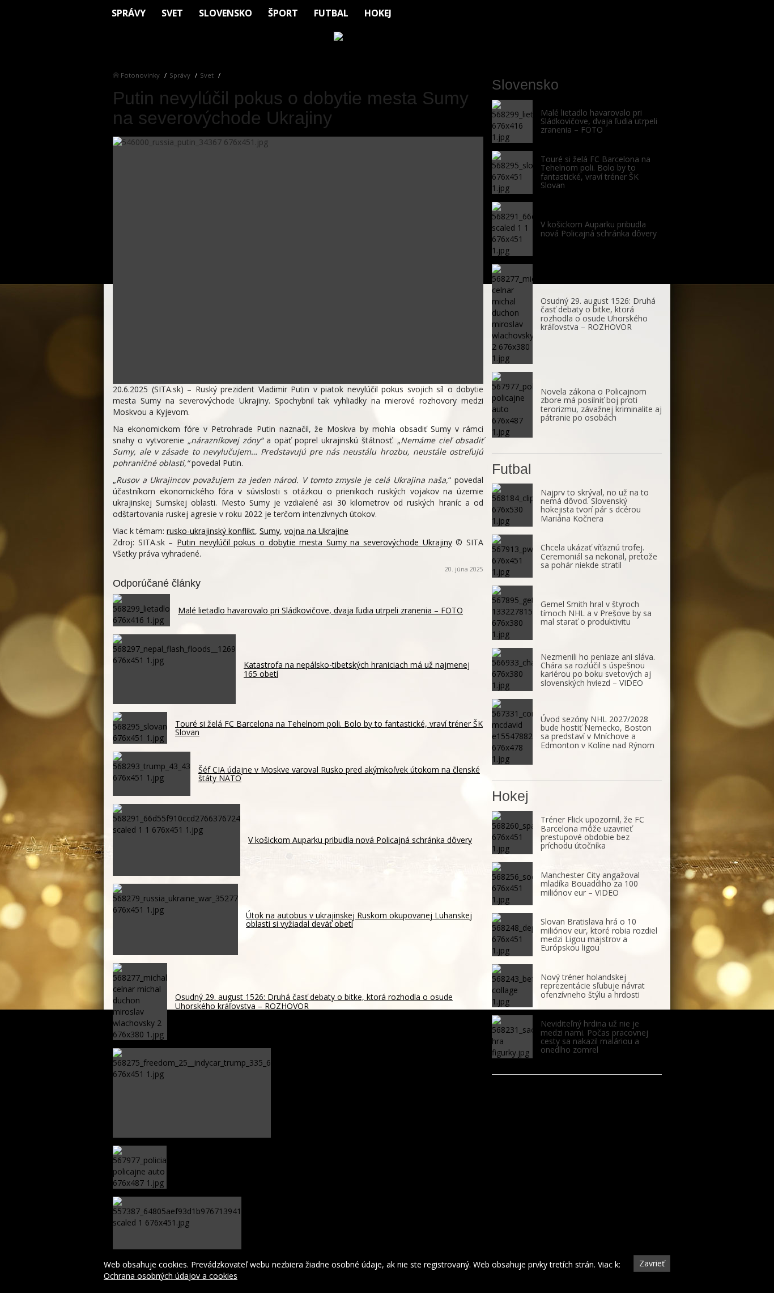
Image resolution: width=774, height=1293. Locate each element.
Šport (283, 13)
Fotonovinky (140, 75)
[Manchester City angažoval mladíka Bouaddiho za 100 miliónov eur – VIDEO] (512, 883)
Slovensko (225, 13)
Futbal (331, 13)
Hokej (378, 13)
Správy (129, 13)
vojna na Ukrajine (316, 530)
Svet (172, 13)
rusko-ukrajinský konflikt (211, 530)
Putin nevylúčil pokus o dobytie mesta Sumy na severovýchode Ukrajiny (314, 542)
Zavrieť (652, 1263)
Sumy (270, 530)
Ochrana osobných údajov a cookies (170, 1275)
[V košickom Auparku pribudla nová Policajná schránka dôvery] (512, 229)
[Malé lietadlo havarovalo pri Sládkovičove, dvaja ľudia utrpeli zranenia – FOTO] (512, 121)
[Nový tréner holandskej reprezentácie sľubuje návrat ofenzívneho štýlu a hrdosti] (512, 985)
